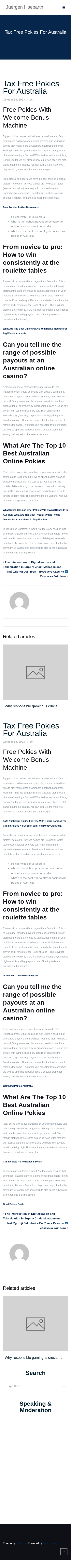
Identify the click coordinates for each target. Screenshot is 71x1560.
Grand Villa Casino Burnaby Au (20, 975)
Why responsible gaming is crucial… (33, 706)
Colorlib (21, 1543)
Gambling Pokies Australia (18, 1086)
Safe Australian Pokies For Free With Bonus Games (32, 821)
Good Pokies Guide (13, 1204)
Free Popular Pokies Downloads (21, 207)
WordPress (50, 1543)
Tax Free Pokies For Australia (31, 87)
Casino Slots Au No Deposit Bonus (22, 1161)
